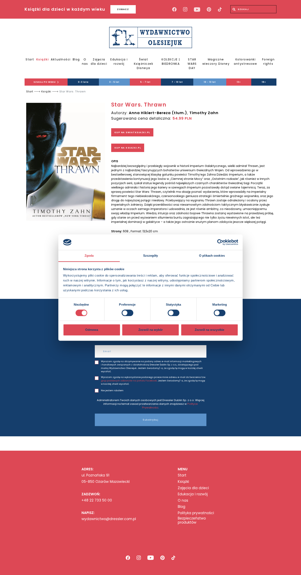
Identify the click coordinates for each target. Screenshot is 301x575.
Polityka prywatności (196, 513)
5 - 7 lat (145, 82)
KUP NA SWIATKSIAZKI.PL (132, 132)
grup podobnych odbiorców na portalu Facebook (129, 380)
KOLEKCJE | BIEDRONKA (171, 61)
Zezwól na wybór (150, 330)
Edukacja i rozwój (119, 61)
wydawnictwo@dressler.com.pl (108, 518)
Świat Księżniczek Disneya (143, 63)
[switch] (127, 313)
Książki (42, 59)
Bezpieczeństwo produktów (192, 520)
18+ (264, 82)
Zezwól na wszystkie (209, 330)
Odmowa (91, 330)
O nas (85, 61)
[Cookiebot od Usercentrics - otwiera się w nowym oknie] (220, 242)
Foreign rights (268, 61)
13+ (239, 82)
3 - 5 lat (114, 82)
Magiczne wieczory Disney (216, 61)
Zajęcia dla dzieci (99, 61)
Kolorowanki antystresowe (245, 61)
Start (30, 59)
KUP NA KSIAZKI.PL (127, 147)
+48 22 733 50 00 (96, 500)
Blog (76, 59)
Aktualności (61, 59)
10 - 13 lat (210, 82)
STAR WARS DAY (192, 63)
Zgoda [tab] (89, 255)
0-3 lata (83, 82)
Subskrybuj (150, 419)
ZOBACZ (123, 9)
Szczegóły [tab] (150, 255)
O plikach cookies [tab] (212, 255)
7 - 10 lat (177, 82)
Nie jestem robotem (112, 390)
